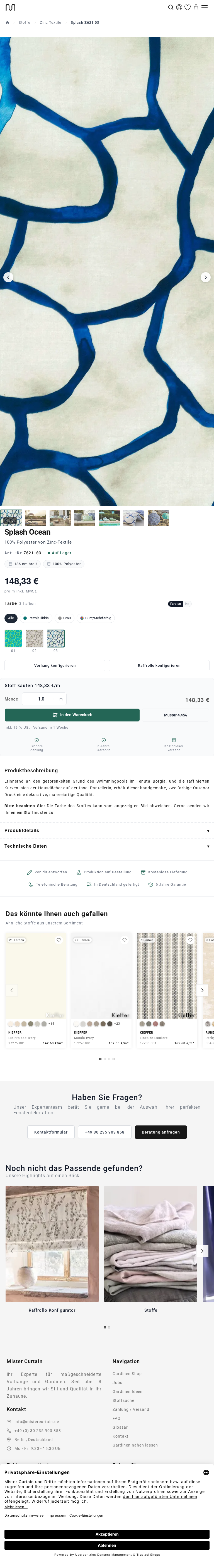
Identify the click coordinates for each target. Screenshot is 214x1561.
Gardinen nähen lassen (135, 1445)
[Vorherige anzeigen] (12, 990)
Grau (67, 618)
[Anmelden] (179, 7)
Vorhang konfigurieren (55, 665)
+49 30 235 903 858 (105, 1132)
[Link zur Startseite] (86, 7)
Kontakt (120, 1436)
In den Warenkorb (76, 714)
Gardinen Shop (127, 1373)
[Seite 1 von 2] (105, 1327)
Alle (11, 618)
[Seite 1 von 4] (100, 1059)
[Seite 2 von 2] (109, 1327)
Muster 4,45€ (175, 715)
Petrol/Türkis (38, 618)
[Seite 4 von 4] (114, 1059)
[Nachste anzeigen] (202, 990)
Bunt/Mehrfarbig (98, 618)
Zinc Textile (50, 22)
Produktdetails (21, 830)
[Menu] (204, 7)
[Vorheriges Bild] (8, 277)
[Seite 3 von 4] (109, 1059)
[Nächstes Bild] (206, 277)
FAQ (117, 1418)
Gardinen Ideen (128, 1391)
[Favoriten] (187, 7)
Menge (107, 699)
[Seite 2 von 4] (105, 1059)
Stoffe (24, 22)
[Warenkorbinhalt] (196, 7)
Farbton (175, 604)
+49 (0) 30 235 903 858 (37, 1430)
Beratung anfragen (161, 1132)
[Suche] (171, 7)
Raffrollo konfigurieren (159, 665)
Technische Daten (25, 846)
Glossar (120, 1427)
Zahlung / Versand (131, 1409)
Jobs (117, 1382)
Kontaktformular (51, 1132)
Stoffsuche (123, 1400)
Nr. (187, 604)
